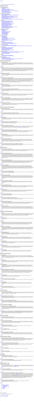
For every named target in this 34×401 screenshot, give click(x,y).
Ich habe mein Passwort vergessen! (5, 11)
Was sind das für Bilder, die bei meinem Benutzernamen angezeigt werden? (9, 17)
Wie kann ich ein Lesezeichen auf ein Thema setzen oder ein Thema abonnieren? (10, 52)
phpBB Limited (19, 127)
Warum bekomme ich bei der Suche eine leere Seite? (7, 48)
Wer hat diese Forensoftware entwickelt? (6, 57)
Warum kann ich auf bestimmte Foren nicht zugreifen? (7, 24)
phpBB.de (24, 127)
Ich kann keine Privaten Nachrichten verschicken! (7, 42)
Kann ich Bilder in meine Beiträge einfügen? (6, 31)
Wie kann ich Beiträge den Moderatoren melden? (7, 26)
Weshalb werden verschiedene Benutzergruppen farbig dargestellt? (9, 39)
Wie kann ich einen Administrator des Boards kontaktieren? (8, 59)
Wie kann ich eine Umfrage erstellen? (5, 22)
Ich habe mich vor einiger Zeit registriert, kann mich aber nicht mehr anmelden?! (10, 10)
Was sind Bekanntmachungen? (5, 32)
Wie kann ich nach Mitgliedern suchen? (6, 49)
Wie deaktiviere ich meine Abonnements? (6, 53)
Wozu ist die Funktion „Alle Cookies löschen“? (7, 12)
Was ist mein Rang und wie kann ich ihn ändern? (7, 18)
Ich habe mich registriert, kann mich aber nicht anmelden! (8, 9)
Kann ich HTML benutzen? (4, 30)
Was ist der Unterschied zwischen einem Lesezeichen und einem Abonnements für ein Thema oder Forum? (13, 51)
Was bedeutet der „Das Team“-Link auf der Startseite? (7, 40)
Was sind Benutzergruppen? (4, 37)
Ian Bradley (5, 392)
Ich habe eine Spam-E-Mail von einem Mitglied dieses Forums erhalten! (9, 43)
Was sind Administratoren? (4, 36)
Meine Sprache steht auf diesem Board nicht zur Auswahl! (8, 16)
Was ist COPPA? (3, 8)
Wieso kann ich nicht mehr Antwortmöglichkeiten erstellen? (8, 23)
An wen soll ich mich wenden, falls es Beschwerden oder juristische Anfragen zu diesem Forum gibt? (12, 58)
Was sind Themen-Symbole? (5, 34)
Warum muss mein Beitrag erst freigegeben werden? (7, 27)
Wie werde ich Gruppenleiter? (5, 38)
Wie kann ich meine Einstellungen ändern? (6, 14)
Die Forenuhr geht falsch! (4, 15)
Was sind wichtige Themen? (5, 33)
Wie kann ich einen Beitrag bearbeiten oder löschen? (7, 21)
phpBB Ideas (31, 369)
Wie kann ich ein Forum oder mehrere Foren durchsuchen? (8, 47)
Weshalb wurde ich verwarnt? (5, 25)
